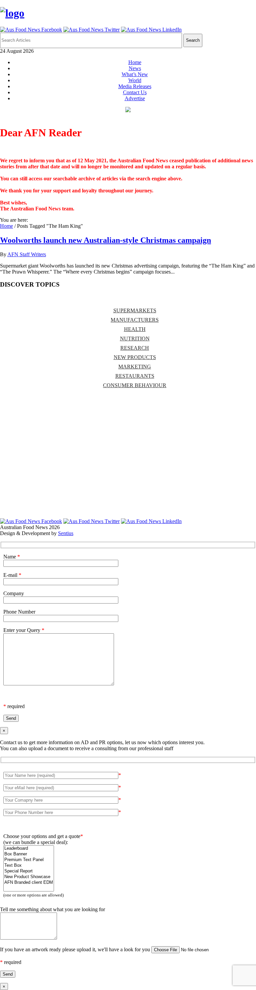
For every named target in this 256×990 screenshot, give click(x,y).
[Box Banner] (29, 854)
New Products (135, 357)
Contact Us (135, 92)
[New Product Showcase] (29, 877)
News (135, 68)
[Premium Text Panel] (29, 860)
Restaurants (134, 376)
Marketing (134, 366)
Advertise (135, 98)
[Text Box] (29, 865)
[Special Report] (29, 871)
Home (134, 62)
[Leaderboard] (29, 848)
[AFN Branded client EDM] (29, 882)
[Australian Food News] (12, 13)
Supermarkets (134, 310)
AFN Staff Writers (26, 254)
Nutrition (135, 338)
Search (193, 40)
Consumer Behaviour (134, 385)
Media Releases (134, 86)
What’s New (135, 74)
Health (135, 329)
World (134, 80)
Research (134, 348)
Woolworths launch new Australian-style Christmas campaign (105, 240)
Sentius (65, 533)
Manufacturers (135, 320)
